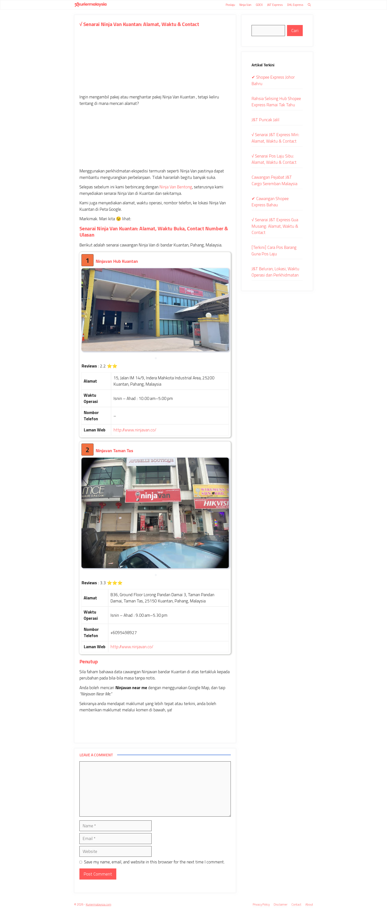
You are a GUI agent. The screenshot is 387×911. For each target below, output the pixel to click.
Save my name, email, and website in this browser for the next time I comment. (154, 862)
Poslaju (230, 4)
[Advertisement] (155, 64)
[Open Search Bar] (309, 4)
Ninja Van (245, 4)
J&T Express (275, 4)
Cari (295, 30)
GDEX (259, 4)
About (309, 904)
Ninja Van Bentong (175, 187)
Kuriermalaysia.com (98, 904)
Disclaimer (280, 904)
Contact (296, 904)
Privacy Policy (261, 904)
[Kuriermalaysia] (90, 4)
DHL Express (295, 4)
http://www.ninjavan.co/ (134, 430)
